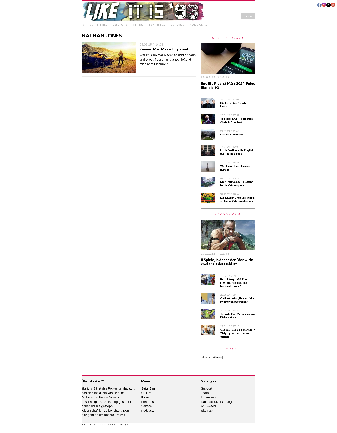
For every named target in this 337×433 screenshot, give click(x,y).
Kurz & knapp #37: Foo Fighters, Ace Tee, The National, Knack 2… (233, 283)
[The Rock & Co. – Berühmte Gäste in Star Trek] (208, 122)
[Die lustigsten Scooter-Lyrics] (208, 106)
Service (177, 24)
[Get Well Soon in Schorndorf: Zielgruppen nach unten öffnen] (208, 333)
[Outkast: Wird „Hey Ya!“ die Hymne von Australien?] (208, 301)
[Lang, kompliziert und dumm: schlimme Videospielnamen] (208, 201)
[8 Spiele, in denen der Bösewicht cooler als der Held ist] (228, 248)
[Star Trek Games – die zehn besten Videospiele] (208, 185)
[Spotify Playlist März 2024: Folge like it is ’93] (228, 71)
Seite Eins (98, 24)
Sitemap (207, 410)
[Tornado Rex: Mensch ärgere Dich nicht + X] (208, 317)
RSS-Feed (208, 406)
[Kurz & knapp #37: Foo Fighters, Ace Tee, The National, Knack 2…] (208, 282)
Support (206, 388)
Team (205, 393)
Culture (120, 24)
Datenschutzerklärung (216, 402)
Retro (138, 24)
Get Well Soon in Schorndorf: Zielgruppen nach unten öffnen (237, 333)
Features (157, 24)
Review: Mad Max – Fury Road (164, 49)
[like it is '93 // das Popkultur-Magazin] (168, 11)
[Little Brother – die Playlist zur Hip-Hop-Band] (208, 153)
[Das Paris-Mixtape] (208, 137)
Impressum (209, 397)
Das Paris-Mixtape (231, 134)
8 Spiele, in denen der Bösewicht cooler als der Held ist (227, 262)
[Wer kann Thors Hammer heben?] (208, 169)
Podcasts (198, 24)
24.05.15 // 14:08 (151, 44)
